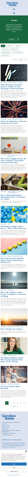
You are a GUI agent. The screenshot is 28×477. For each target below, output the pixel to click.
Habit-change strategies (15, 82)
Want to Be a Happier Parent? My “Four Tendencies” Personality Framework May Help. (13, 160)
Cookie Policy (10, 474)
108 (14, 406)
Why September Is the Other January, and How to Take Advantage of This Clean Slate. (12, 86)
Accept (14, 464)
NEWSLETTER (5, 429)
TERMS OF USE (5, 427)
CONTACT (4, 424)
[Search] (18, 39)
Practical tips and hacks (15, 326)
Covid (20, 155)
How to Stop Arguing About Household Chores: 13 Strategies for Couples (13, 197)
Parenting (11, 156)
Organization (12, 355)
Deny (14, 467)
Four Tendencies (13, 119)
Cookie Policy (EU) (7, 435)
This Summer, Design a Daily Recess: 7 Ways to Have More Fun (13, 227)
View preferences (14, 471)
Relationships (12, 191)
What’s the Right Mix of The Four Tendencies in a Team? (14, 122)
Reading (16, 384)
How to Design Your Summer (12, 329)
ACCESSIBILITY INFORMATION (9, 433)
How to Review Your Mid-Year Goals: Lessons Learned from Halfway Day (12, 260)
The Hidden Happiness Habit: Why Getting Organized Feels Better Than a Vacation (12, 360)
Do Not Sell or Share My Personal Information (11, 431)
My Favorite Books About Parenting (10, 387)
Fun (9, 224)
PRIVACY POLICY (6, 425)
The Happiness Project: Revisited (11, 422)
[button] (26, 451)
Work (20, 119)
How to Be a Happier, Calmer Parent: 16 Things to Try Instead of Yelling (13, 294)
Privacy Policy (17, 474)
